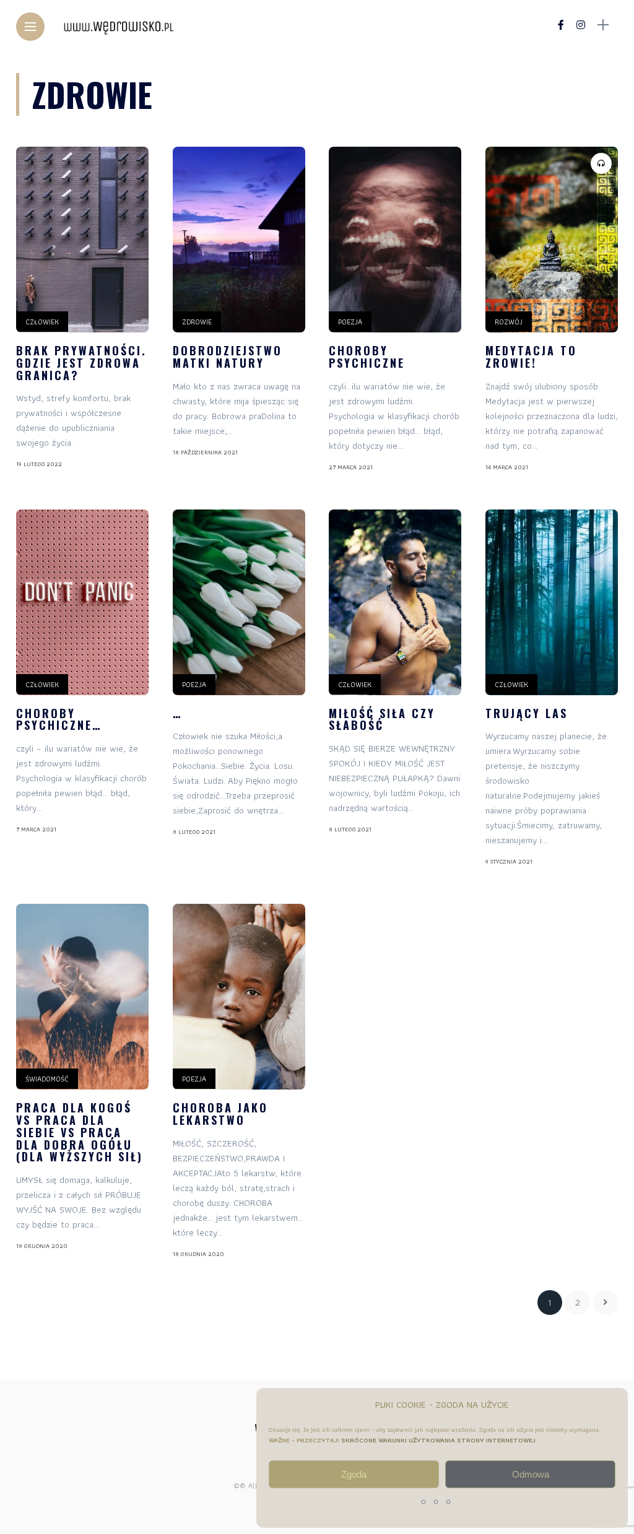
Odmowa (530, 1474)
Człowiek (42, 321)
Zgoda (354, 1474)
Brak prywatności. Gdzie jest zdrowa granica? (81, 362)
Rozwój (509, 321)
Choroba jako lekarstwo (220, 1113)
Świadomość (47, 1079)
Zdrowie (197, 321)
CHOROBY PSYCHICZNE (367, 356)
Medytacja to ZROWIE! (531, 356)
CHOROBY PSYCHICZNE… (59, 719)
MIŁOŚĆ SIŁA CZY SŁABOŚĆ (382, 719)
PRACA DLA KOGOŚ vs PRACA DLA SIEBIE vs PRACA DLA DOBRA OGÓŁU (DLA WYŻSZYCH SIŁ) (79, 1131)
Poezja (350, 321)
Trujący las (526, 713)
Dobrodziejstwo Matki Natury (227, 356)
